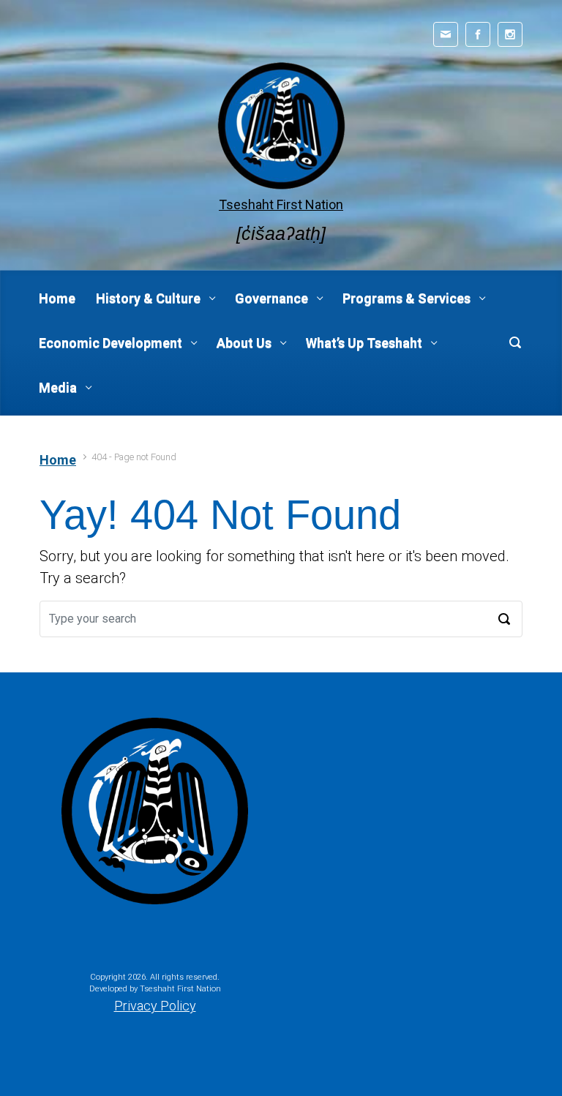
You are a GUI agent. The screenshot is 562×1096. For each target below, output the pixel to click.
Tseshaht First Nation (281, 204)
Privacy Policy (155, 1005)
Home (58, 460)
